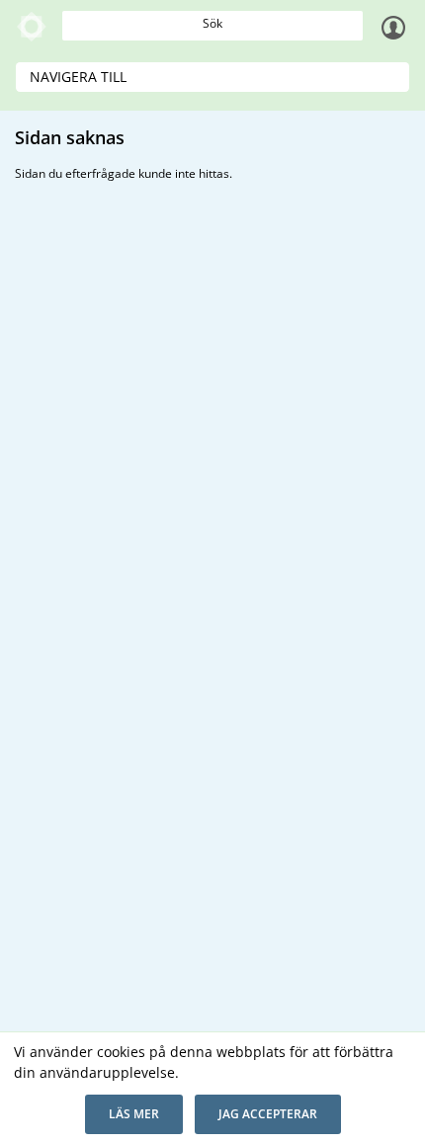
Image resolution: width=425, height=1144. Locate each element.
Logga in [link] (393, 26)
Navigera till (78, 76)
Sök (212, 23)
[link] (31, 26)
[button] (134, 1114)
